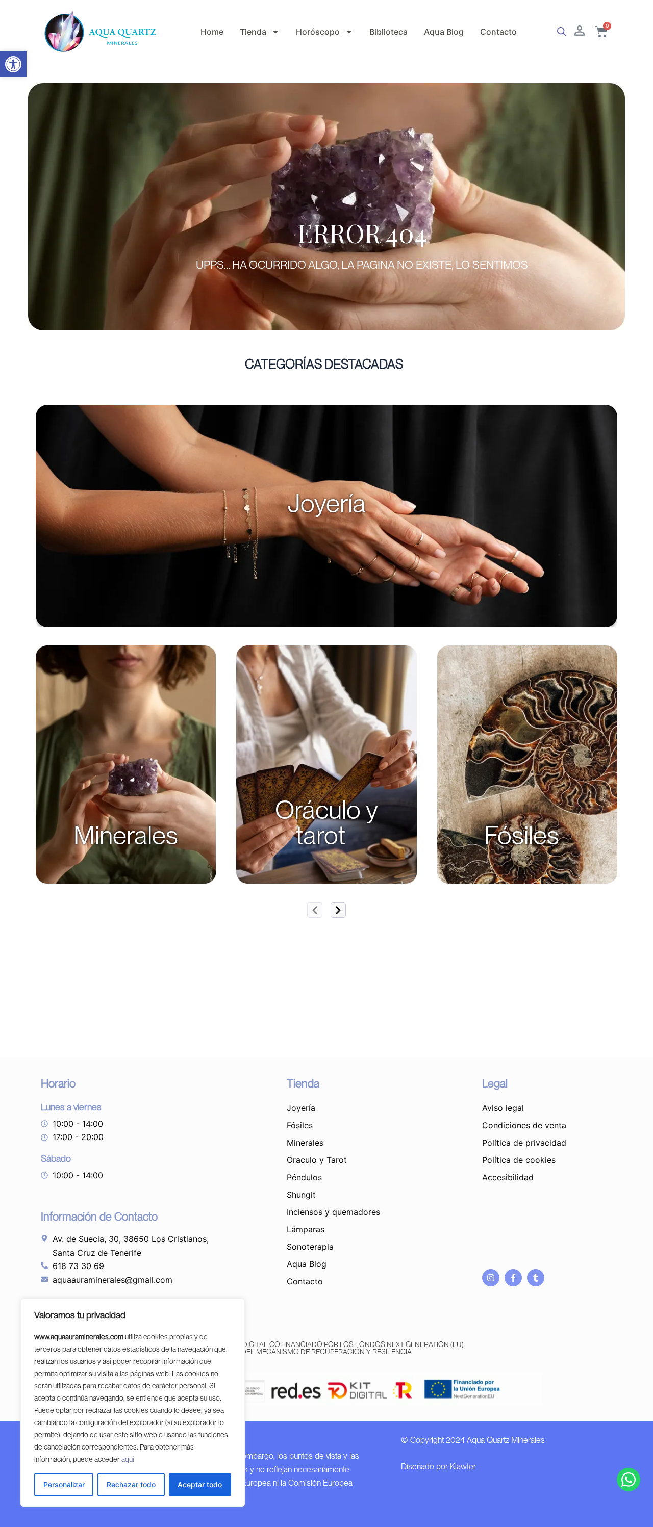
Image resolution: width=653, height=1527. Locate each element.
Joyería (301, 1108)
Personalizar (64, 1484)
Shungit (301, 1194)
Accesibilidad (508, 1177)
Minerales (305, 1142)
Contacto (498, 32)
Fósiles (300, 1125)
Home (211, 32)
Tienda (253, 32)
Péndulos (304, 1177)
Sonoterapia (310, 1246)
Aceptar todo (200, 1484)
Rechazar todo (131, 1484)
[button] (13, 64)
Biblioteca (388, 32)
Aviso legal (503, 1108)
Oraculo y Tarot (317, 1160)
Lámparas (305, 1229)
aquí (127, 1459)
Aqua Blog (444, 32)
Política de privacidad (524, 1142)
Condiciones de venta (524, 1125)
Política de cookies (519, 1160)
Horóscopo (318, 32)
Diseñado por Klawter (438, 1466)
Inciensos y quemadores (333, 1212)
